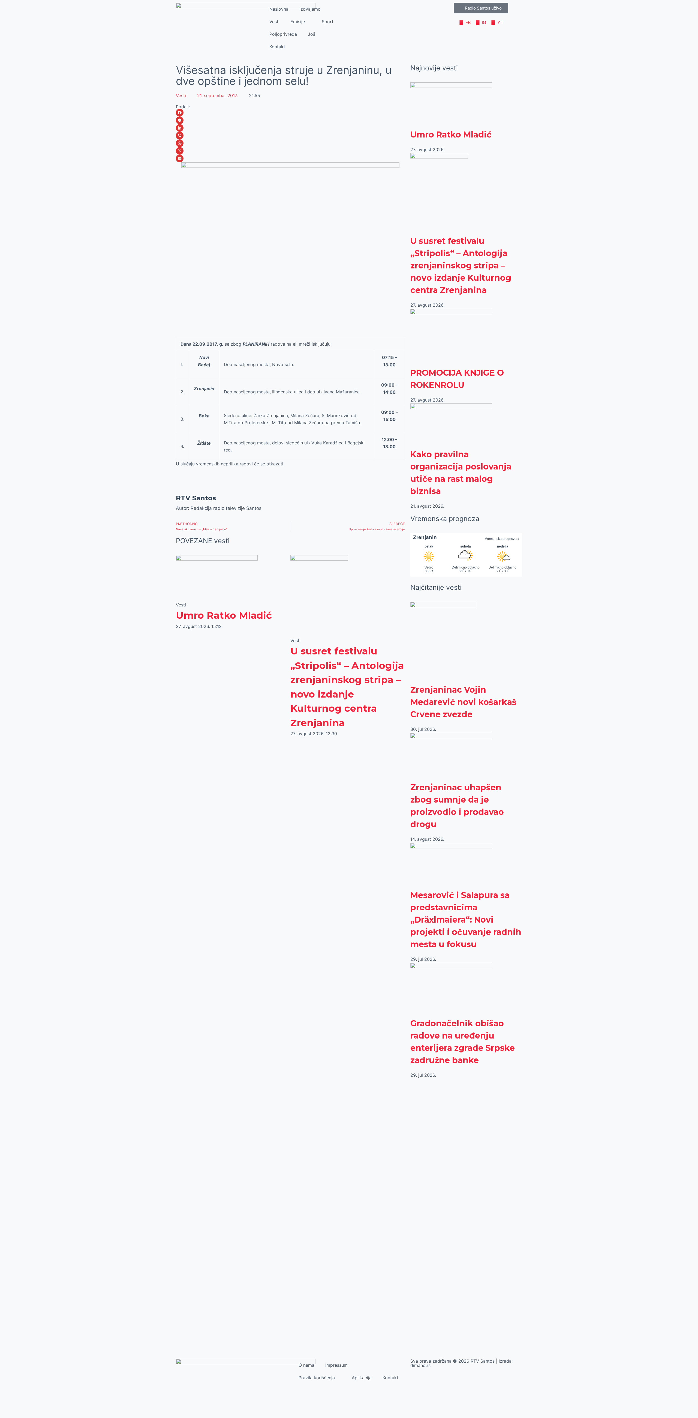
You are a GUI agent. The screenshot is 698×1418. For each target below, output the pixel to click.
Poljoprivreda (283, 34)
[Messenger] (290, 120)
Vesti (274, 21)
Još (311, 34)
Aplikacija (362, 1377)
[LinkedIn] (290, 128)
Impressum (336, 1365)
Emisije (297, 21)
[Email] (290, 158)
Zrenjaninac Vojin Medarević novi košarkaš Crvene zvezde (463, 702)
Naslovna (278, 9)
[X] (290, 151)
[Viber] (290, 135)
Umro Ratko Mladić (224, 615)
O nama (306, 1365)
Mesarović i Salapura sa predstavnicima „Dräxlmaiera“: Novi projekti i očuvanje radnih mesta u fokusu (465, 919)
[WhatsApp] (290, 143)
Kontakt (277, 46)
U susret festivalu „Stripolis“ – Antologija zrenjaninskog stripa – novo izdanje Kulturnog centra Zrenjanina (460, 265)
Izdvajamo (310, 9)
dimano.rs (420, 1365)
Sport (327, 21)
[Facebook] (290, 112)
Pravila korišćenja (317, 1377)
